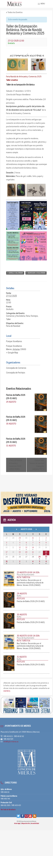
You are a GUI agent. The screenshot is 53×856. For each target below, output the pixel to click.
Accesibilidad (35, 823)
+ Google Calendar (15, 273)
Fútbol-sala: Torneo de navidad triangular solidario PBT (36, 465)
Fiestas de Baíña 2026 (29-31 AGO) (31, 601)
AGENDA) (6, 691)
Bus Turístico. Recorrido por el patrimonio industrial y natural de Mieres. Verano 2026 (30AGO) (30, 646)
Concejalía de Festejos (15, 373)
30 (46, 557)
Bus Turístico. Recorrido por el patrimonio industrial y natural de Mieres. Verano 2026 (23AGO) (30, 582)
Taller (8, 319)
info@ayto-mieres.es (11, 742)
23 (46, 552)
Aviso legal (17, 823)
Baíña (19, 596)
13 (26, 547)
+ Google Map (12, 353)
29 (20, 538)
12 (20, 547)
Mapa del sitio (25, 823)
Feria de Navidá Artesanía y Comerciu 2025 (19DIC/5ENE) (15, 465)
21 (33, 552)
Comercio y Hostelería (15, 316)
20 (26, 552)
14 (33, 547)
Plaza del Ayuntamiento (25, 575)
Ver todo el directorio (8, 810)
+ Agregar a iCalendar (36, 273)
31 (33, 538)
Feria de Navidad (13, 326)
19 (20, 552)
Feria (28, 316)
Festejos (34, 316)
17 (6, 552)
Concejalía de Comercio (16, 368)
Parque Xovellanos (14, 341)
